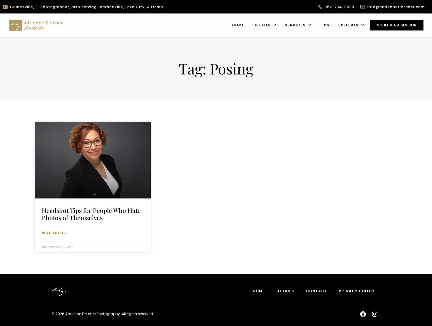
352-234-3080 (339, 6)
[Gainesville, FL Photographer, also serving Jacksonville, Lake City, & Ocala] (5, 6)
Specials (348, 25)
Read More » (54, 232)
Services (295, 25)
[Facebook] (363, 314)
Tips (324, 25)
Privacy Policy (357, 290)
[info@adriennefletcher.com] (362, 6)
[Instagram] (375, 314)
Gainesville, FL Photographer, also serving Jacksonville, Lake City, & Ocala (86, 6)
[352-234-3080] (320, 6)
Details (262, 25)
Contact (316, 290)
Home (238, 25)
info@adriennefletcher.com (396, 6)
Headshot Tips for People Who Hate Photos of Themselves (91, 214)
